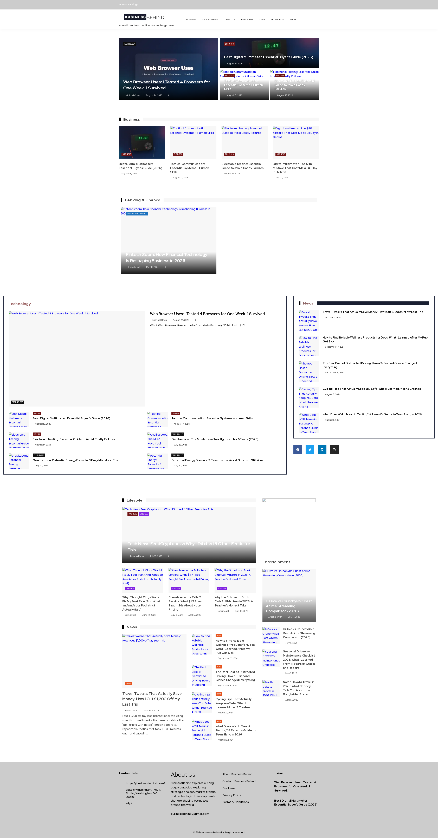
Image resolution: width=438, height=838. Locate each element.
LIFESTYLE (230, 19)
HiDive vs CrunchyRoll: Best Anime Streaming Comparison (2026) (289, 606)
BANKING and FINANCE (137, 213)
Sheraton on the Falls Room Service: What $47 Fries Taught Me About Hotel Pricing (188, 603)
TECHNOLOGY (277, 19)
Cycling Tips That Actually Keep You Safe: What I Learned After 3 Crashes (372, 389)
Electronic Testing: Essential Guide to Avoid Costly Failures (243, 166)
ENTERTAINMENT (210, 19)
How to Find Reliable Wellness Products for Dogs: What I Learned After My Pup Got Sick (235, 647)
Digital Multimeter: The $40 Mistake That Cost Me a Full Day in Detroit (295, 168)
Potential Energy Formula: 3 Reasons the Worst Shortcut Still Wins (217, 460)
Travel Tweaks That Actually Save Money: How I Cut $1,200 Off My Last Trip (373, 312)
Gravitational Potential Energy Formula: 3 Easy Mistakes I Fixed (76, 460)
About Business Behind (237, 774)
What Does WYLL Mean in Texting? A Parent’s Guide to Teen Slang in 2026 (372, 414)
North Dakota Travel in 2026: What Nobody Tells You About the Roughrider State (298, 688)
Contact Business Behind (238, 781)
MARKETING (247, 19)
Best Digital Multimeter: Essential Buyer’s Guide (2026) (140, 166)
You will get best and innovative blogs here (146, 25)
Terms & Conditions (235, 802)
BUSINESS (191, 19)
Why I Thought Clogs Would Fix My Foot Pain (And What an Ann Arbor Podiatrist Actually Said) (141, 603)
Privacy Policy (231, 795)
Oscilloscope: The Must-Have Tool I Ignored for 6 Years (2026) (215, 439)
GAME (293, 19)
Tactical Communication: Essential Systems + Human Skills (189, 168)
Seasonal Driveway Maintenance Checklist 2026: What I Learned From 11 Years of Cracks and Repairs (299, 660)
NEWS (262, 19)
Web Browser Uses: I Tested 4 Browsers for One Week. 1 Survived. (208, 313)
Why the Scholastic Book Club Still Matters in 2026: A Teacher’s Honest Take (234, 601)
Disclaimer (229, 788)
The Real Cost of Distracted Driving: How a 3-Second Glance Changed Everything (235, 676)
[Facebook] (297, 449)
